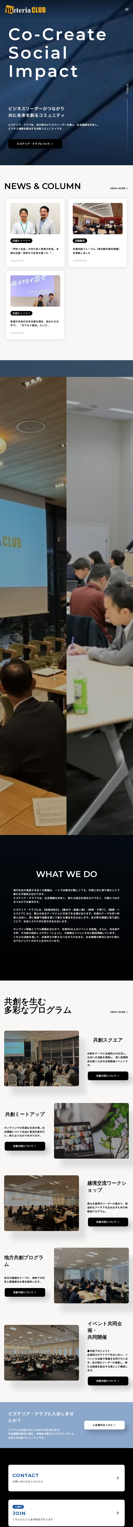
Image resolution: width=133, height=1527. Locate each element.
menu (127, 9)
